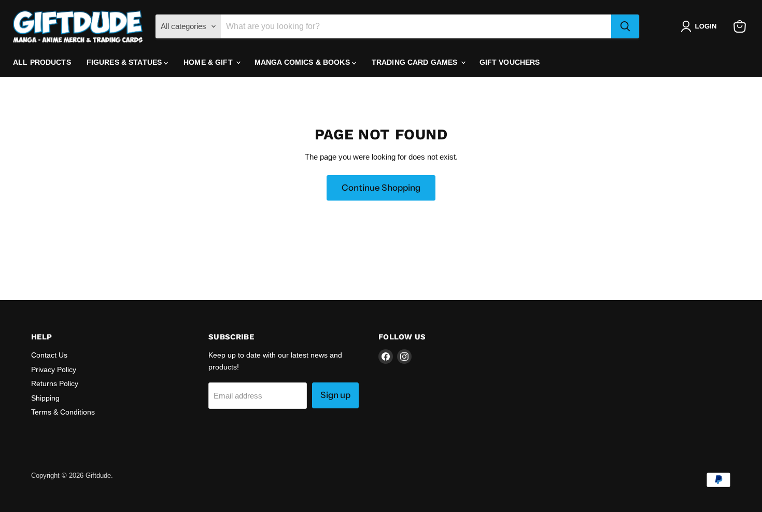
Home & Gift (209, 62)
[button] (701, 26)
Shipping (45, 398)
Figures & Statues (125, 62)
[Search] (625, 26)
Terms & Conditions (63, 412)
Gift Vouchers (509, 62)
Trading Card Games (416, 62)
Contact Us (49, 355)
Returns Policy (54, 383)
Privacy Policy (53, 369)
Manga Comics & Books (303, 62)
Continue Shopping (381, 187)
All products (42, 62)
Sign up (335, 395)
